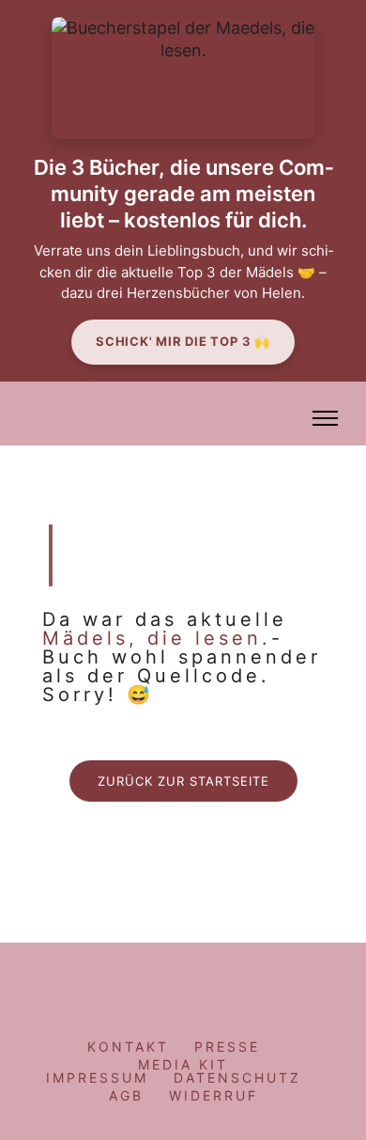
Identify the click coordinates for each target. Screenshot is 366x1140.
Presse (227, 1046)
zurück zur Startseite (183, 781)
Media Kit (183, 1064)
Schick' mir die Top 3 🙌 (183, 341)
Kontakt (128, 1046)
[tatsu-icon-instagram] (146, 982)
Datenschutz (237, 1077)
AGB (126, 1095)
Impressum (97, 1077)
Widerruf (213, 1095)
